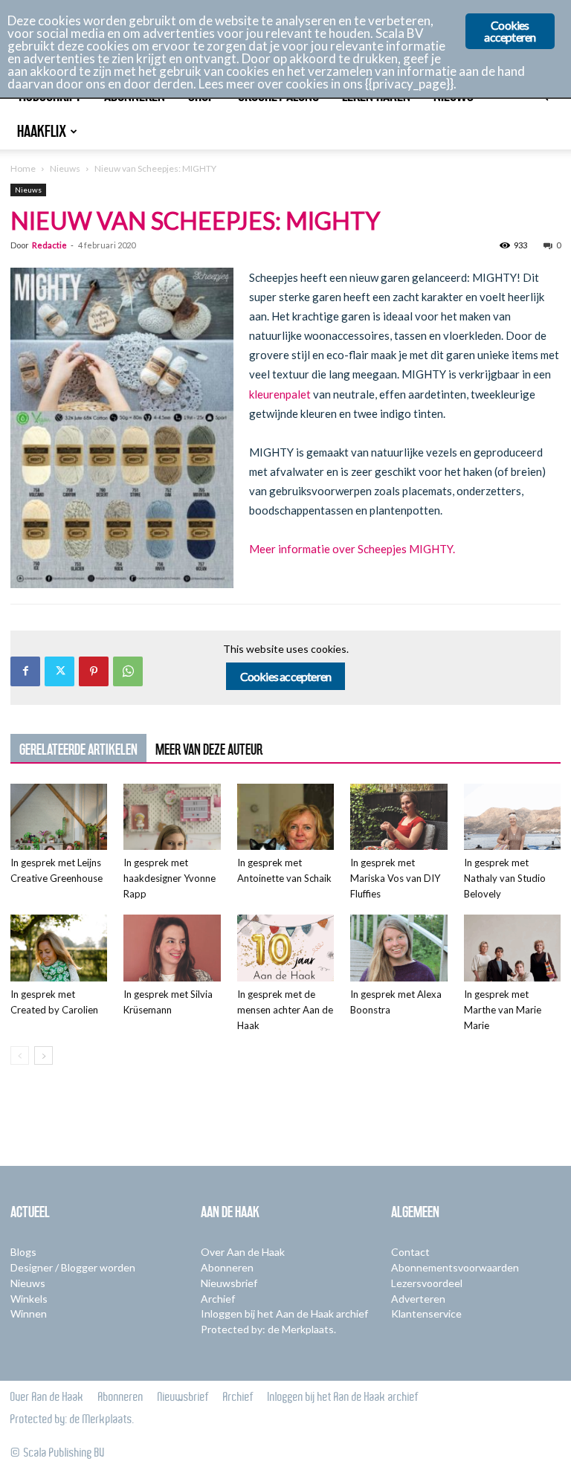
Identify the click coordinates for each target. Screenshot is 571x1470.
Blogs (23, 1251)
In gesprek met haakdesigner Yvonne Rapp (169, 878)
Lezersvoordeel (426, 1283)
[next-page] (43, 1055)
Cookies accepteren (286, 676)
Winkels (29, 1298)
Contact (410, 1251)
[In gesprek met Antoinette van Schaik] (285, 817)
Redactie (49, 245)
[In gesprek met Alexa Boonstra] (398, 948)
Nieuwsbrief (229, 1283)
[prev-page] (19, 1055)
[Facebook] (25, 671)
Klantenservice (426, 1313)
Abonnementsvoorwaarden (455, 1267)
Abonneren (227, 1267)
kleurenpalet (280, 394)
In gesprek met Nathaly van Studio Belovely (505, 878)
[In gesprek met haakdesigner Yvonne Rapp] (171, 817)
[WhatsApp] (128, 671)
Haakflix (41, 131)
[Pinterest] (94, 671)
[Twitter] (59, 671)
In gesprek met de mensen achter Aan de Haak (285, 1009)
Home (23, 168)
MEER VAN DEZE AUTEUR (208, 749)
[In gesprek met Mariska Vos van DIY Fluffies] (398, 817)
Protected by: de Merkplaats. (268, 1329)
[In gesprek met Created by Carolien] (58, 948)
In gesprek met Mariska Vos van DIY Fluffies (395, 878)
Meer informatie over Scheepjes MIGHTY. (352, 548)
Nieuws (65, 168)
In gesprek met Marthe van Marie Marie (502, 1009)
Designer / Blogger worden (72, 1267)
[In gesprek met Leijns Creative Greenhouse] (58, 817)
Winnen (28, 1313)
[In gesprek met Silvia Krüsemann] (171, 948)
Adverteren (418, 1298)
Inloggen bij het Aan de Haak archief (284, 1313)
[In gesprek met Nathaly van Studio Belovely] (512, 817)
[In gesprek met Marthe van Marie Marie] (512, 948)
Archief (218, 1298)
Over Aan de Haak (243, 1251)
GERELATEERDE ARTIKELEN (78, 749)
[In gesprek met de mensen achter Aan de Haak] (285, 948)
